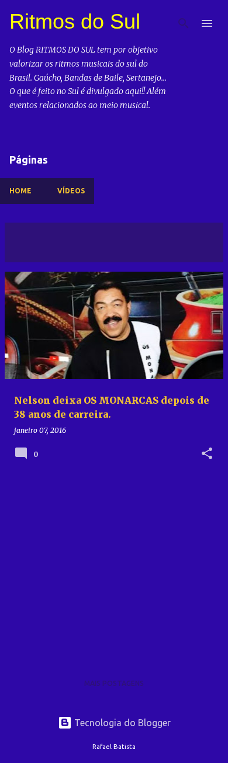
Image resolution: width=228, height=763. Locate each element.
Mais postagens (114, 683)
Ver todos (34, 251)
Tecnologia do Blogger (121, 722)
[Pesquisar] (184, 23)
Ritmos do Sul (74, 21)
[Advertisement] (114, 567)
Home (20, 191)
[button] (207, 454)
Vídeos (71, 191)
